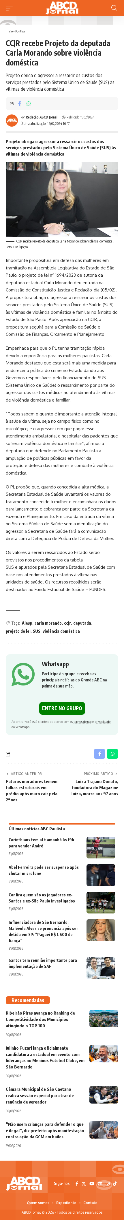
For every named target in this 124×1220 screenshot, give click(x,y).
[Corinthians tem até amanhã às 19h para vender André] (101, 847)
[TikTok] (115, 1184)
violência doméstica (61, 631)
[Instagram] (107, 1184)
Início (9, 31)
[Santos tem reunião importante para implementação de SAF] (101, 968)
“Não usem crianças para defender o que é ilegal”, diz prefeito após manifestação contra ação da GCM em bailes (45, 1130)
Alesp (27, 623)
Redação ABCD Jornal (41, 117)
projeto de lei (18, 631)
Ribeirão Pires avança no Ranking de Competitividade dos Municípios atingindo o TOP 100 (40, 1019)
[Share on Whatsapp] (29, 103)
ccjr (67, 623)
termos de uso (82, 721)
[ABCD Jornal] (62, 7)
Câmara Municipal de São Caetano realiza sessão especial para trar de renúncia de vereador (40, 1095)
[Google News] (100, 1184)
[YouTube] (92, 1184)
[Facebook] (77, 1184)
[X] (83, 1184)
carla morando (48, 623)
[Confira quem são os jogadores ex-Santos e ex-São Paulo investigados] (101, 902)
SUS (36, 631)
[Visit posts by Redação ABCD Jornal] (12, 120)
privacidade (102, 721)
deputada (82, 623)
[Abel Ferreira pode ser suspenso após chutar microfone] (101, 875)
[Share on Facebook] (20, 103)
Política (20, 31)
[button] (11, 8)
